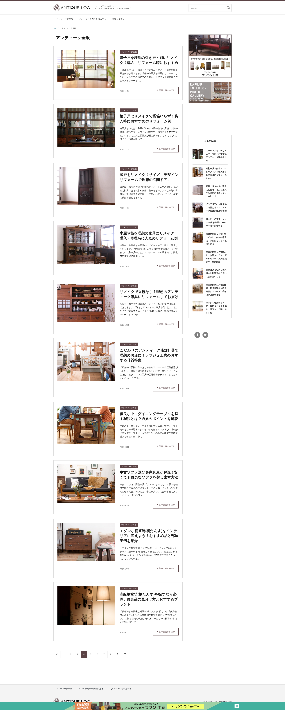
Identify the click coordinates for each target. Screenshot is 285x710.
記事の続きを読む (167, 90)
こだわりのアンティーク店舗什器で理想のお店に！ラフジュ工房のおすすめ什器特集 (149, 355)
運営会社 (208, 702)
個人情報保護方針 (223, 702)
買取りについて (119, 19)
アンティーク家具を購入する (92, 19)
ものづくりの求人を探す (121, 688)
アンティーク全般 (64, 19)
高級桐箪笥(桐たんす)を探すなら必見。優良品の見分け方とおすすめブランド (149, 599)
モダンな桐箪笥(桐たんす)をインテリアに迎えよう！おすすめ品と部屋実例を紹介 (149, 536)
